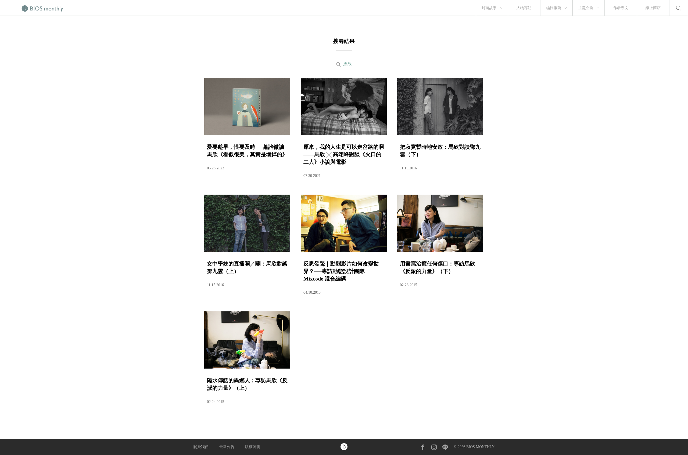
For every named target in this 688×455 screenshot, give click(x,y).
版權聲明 (252, 447)
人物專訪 (524, 8)
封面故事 (489, 8)
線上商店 (653, 8)
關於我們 (201, 447)
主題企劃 (585, 8)
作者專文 (620, 8)
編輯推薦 (553, 8)
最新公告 (226, 447)
